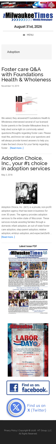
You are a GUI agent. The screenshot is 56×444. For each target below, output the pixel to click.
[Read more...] (16, 148)
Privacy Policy (10, 430)
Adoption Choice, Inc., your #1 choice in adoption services (25, 163)
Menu (30, 35)
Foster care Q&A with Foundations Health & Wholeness (26, 74)
